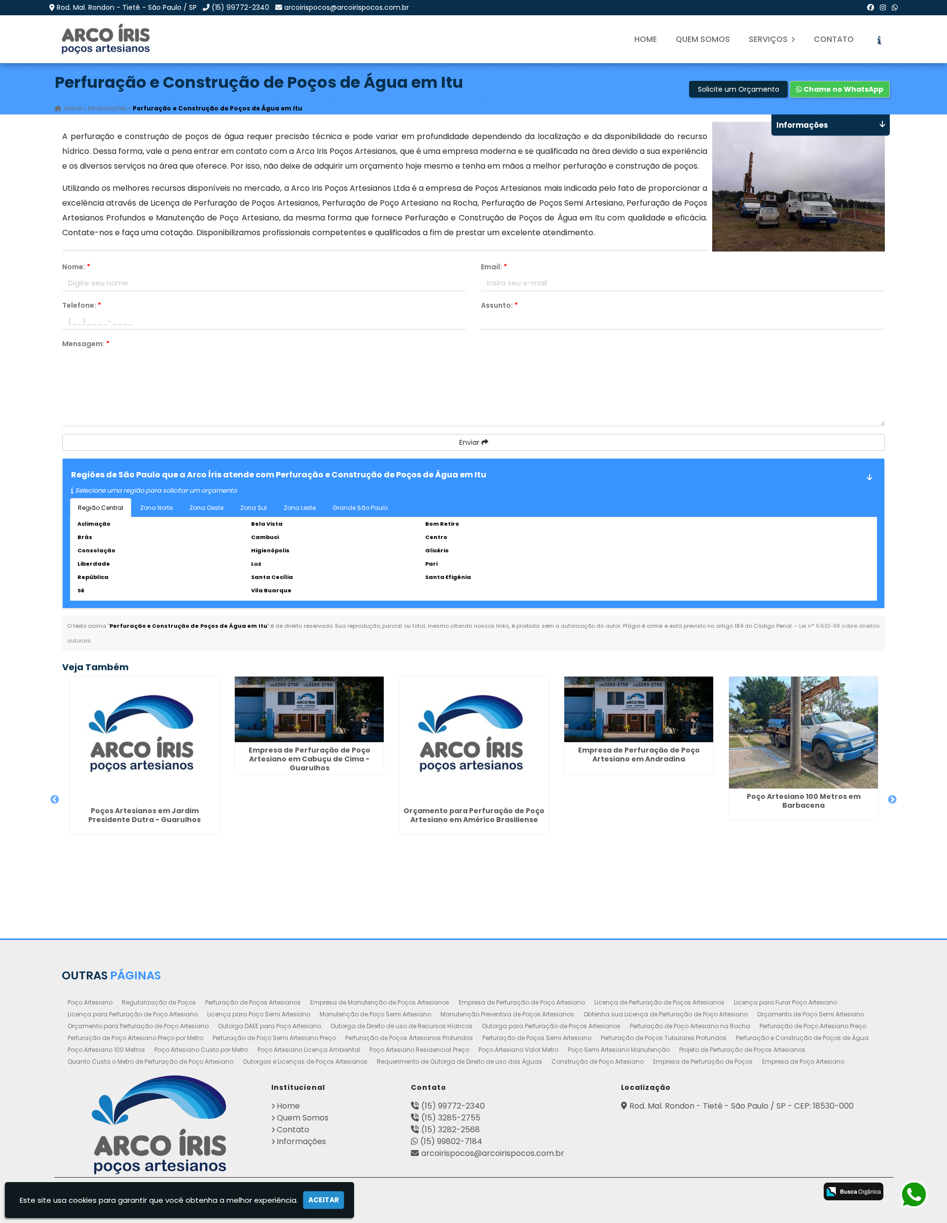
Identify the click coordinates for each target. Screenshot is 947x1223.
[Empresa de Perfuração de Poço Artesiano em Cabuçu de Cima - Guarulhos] (309, 709)
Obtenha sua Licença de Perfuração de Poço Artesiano (665, 1014)
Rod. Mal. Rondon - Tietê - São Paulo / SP (127, 7)
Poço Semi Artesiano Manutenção (619, 1049)
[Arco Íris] (159, 1125)
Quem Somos (703, 39)
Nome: (76, 267)
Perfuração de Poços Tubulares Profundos (664, 1038)
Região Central (100, 508)
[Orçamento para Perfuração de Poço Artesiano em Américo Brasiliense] (474, 740)
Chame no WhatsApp (842, 89)
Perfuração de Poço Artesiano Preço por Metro (135, 1038)
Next (892, 800)
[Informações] (879, 39)
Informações (301, 1141)
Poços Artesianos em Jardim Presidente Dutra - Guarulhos (144, 815)
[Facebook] (870, 7)
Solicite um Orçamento (738, 89)
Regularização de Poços (159, 1002)
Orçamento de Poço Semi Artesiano (810, 1014)
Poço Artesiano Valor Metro (518, 1049)
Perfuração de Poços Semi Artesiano (536, 1038)
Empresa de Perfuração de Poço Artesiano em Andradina (639, 754)
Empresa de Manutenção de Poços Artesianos (379, 1002)
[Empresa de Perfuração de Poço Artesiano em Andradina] (638, 709)
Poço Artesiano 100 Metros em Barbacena (804, 800)
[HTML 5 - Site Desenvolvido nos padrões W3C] (725, 1192)
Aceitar (323, 1200)
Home (645, 39)
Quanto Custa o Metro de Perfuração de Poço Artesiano (150, 1061)
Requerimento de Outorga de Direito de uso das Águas (459, 1061)
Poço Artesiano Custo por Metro (201, 1049)
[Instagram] (883, 7)
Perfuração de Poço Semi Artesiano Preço (274, 1038)
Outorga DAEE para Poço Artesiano (269, 1026)
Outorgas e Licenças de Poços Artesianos (305, 1061)
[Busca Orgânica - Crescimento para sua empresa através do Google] (853, 1191)
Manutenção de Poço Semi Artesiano (375, 1014)
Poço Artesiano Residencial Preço (419, 1049)
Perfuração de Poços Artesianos (253, 1002)
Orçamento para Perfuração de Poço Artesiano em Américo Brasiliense (474, 815)
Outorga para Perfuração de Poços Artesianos (551, 1026)
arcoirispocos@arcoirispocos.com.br (346, 7)
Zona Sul (253, 508)
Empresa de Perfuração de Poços (703, 1061)
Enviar (470, 442)
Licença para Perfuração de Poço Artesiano (133, 1014)
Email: (494, 267)
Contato (834, 39)
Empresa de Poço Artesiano (803, 1061)
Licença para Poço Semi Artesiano (258, 1014)
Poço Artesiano (90, 1002)
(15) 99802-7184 (451, 1141)
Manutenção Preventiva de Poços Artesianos (507, 1014)
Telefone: (81, 305)
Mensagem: (85, 344)
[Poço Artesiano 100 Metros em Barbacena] (803, 733)
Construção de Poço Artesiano (597, 1061)
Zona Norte (156, 508)
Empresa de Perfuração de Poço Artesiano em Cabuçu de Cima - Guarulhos (309, 759)
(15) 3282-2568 (450, 1129)
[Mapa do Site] (697, 1190)
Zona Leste (300, 508)
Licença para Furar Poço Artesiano (785, 1002)
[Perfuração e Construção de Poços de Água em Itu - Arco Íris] (106, 39)
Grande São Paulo (360, 508)
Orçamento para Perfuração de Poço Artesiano (138, 1026)
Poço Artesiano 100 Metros (106, 1049)
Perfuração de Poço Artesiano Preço (813, 1026)
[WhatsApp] (895, 7)
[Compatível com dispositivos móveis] (803, 1192)
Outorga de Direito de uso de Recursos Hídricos (401, 1026)
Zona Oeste (206, 508)
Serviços (769, 39)
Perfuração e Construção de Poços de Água (802, 1038)
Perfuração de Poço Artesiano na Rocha (690, 1026)
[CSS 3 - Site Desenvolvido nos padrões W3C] (764, 1192)
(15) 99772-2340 (240, 7)
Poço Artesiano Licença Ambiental (308, 1049)
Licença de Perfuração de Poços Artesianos (659, 1002)
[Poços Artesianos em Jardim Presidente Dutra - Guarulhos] (144, 740)
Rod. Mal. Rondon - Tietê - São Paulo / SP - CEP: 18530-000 (741, 1106)
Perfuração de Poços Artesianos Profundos (409, 1038)
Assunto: (499, 305)
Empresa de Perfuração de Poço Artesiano (522, 1002)
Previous (55, 800)
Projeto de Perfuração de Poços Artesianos (742, 1049)
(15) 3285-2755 (450, 1117)
